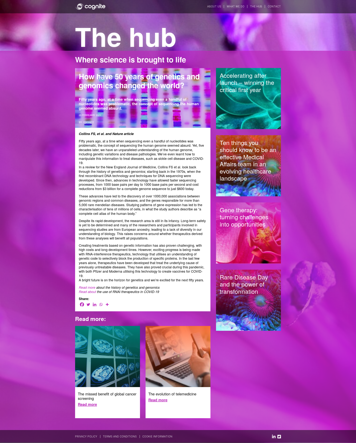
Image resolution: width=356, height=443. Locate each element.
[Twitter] (88, 304)
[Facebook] (82, 304)
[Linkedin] (94, 304)
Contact (274, 6)
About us (214, 6)
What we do (236, 6)
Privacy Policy (86, 436)
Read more (87, 287)
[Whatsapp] (101, 304)
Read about (87, 291)
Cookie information (157, 436)
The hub (256, 6)
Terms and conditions (120, 436)
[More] (107, 304)
